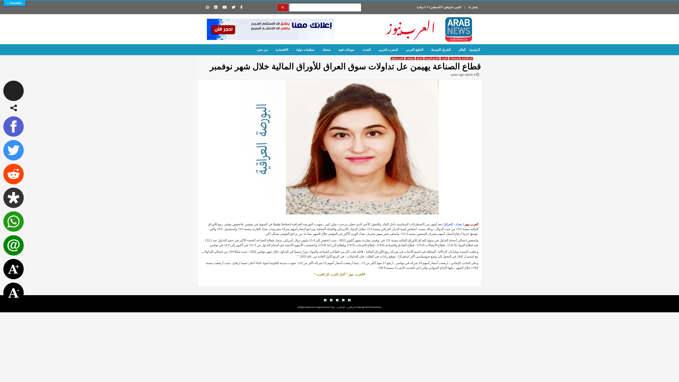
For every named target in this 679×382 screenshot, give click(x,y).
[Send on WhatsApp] (13, 221)
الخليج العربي (414, 49)
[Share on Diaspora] (13, 198)
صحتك (326, 49)
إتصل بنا (473, 7)
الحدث (366, 49)
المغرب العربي (388, 49)
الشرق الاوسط (441, 49)
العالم (462, 49)
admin (469, 75)
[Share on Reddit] (13, 174)
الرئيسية (474, 49)
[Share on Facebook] (13, 126)
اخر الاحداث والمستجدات (461, 58)
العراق (419, 58)
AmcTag (330, 307)
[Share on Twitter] (13, 150)
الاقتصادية (281, 49)
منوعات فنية (346, 49)
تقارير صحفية (397, 58)
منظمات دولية (305, 49)
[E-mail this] (13, 245)
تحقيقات (410, 58)
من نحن (262, 49)
